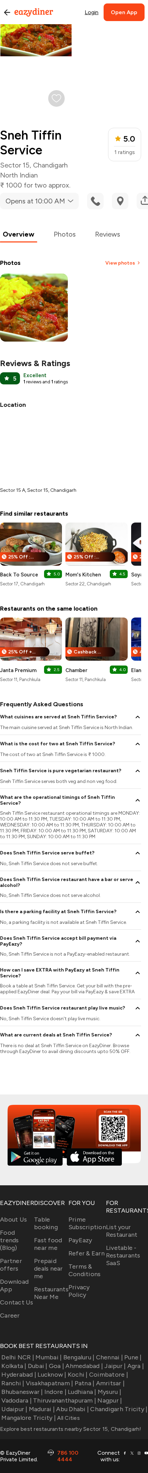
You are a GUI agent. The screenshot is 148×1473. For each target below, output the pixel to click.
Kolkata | (13, 1366)
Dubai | (37, 1366)
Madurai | (42, 1409)
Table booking (46, 1223)
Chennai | (109, 1357)
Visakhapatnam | (49, 1383)
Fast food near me (48, 1244)
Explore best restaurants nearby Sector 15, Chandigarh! (70, 1429)
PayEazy (80, 1240)
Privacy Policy (79, 1291)
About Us (13, 1219)
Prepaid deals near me (48, 1268)
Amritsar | (110, 1383)
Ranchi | (12, 1383)
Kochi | (78, 1374)
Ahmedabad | (84, 1366)
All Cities (68, 1418)
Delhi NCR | (17, 1357)
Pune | (133, 1357)
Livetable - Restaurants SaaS (123, 1255)
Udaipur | (14, 1409)
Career (10, 1315)
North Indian (19, 175)
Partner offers (11, 1264)
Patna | (84, 1383)
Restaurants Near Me (51, 1293)
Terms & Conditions (84, 1270)
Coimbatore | (108, 1374)
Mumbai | (48, 1357)
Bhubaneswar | (22, 1392)
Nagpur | (109, 1400)
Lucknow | (52, 1374)
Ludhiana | (82, 1392)
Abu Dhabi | (72, 1409)
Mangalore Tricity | (28, 1418)
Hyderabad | (18, 1374)
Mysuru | (109, 1392)
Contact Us (16, 1302)
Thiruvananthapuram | (64, 1400)
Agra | (135, 1366)
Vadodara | (16, 1400)
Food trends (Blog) (9, 1240)
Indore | (55, 1392)
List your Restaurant (122, 1230)
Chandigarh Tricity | (118, 1409)
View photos (120, 263)
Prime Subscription (87, 1223)
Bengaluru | (78, 1357)
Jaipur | (115, 1366)
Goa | (56, 1366)
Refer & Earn (86, 1253)
